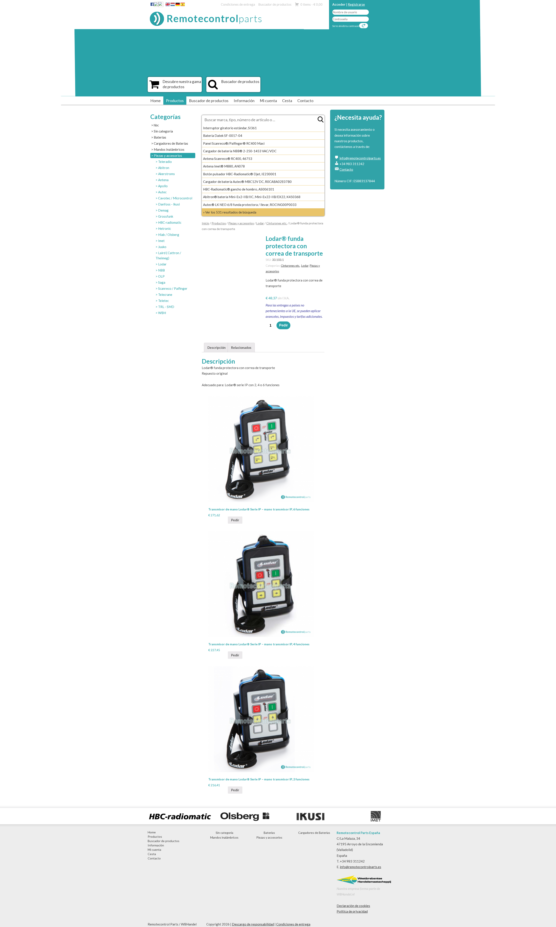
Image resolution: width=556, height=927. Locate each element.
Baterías (160, 137)
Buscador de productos (274, 4)
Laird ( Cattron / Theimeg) (168, 255)
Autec (162, 192)
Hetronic (164, 228)
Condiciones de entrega (238, 4)
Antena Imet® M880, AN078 (224, 166)
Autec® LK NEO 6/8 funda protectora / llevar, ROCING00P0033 (249, 205)
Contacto (305, 100)
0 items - (311, 4)
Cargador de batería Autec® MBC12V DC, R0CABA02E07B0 (247, 182)
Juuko (162, 247)
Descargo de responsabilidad (253, 924)
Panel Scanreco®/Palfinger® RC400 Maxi (234, 143)
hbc (156, 125)
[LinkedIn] (156, 5)
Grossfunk (165, 216)
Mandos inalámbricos (169, 149)
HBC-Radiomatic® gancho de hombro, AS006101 (238, 189)
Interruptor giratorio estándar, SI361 (230, 128)
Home (155, 100)
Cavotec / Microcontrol (175, 198)
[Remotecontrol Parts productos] (154, 87)
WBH (162, 313)
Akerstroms (166, 174)
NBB (161, 270)
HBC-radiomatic (169, 222)
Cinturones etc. (276, 223)
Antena (163, 180)
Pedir (283, 325)
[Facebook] (152, 4)
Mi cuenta (268, 100)
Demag (163, 210)
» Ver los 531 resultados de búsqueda (229, 212)
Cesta (287, 100)
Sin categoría (163, 131)
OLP (161, 276)
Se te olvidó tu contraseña (346, 26)
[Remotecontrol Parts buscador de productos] (213, 87)
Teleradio (165, 162)
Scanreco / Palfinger (172, 288)
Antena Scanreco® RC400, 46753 (227, 159)
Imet (161, 241)
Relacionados (241, 347)
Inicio (205, 223)
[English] (167, 5)
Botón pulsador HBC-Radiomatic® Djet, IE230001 (239, 174)
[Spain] (182, 5)
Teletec (163, 301)
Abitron (163, 168)
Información (244, 100)
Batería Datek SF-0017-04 (222, 135)
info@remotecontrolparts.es (360, 158)
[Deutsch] (177, 5)
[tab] (216, 347)
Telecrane (165, 294)
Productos (175, 100)
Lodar (162, 264)
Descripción (216, 347)
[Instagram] (160, 5)
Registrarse (356, 4)
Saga (161, 282)
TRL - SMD (166, 307)
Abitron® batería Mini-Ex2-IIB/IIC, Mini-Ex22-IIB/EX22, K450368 (251, 197)
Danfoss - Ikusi (169, 204)
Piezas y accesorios (168, 155)
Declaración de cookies (353, 906)
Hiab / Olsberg (168, 235)
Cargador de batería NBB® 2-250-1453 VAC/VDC (239, 151)
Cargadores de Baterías (171, 143)
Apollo (163, 186)
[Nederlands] (172, 5)
